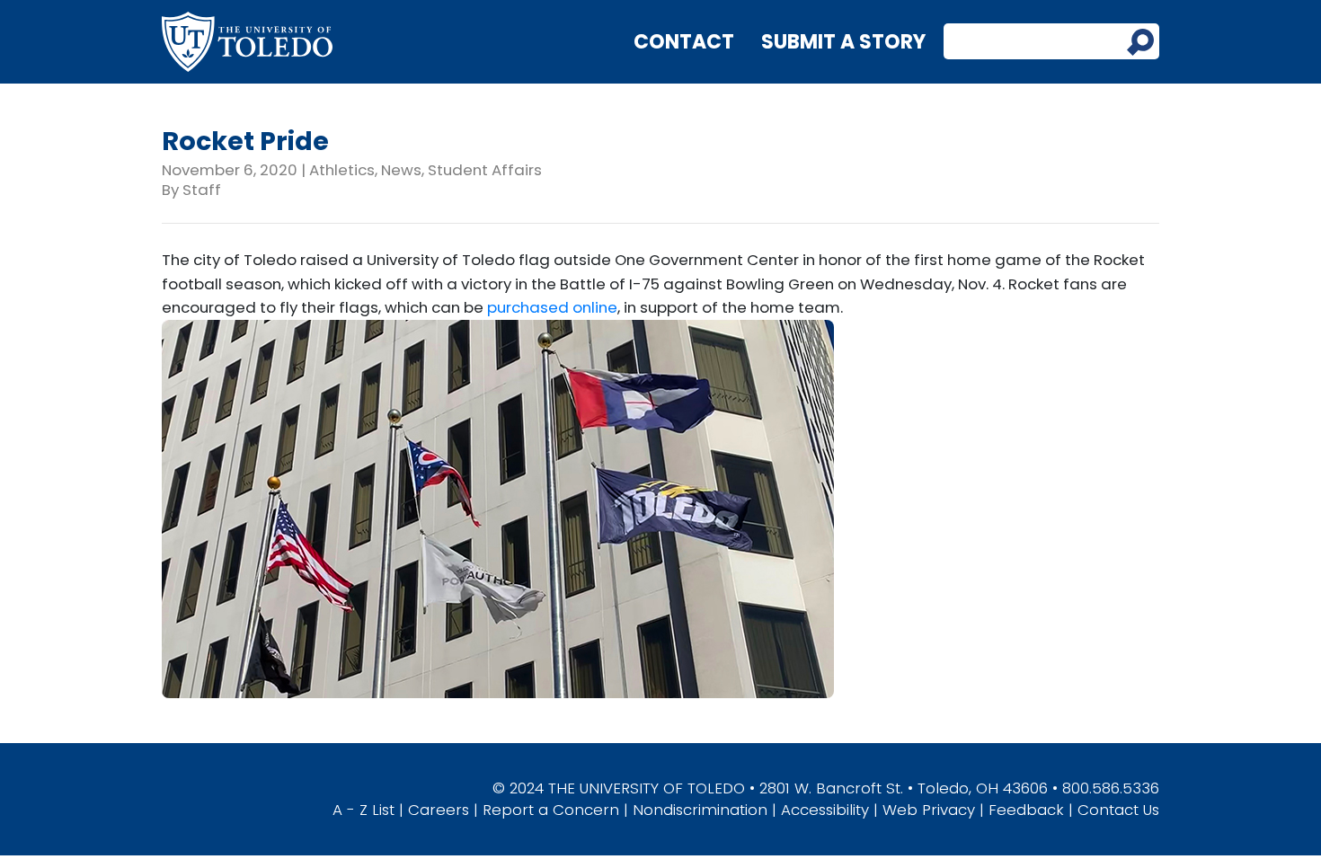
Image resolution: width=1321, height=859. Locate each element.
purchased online (552, 307)
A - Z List (363, 809)
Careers (438, 809)
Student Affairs (485, 170)
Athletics (342, 170)
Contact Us (1118, 809)
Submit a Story (843, 42)
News (401, 170)
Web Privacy (928, 809)
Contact (684, 42)
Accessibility (825, 809)
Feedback (1026, 809)
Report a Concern (551, 809)
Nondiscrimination (700, 809)
